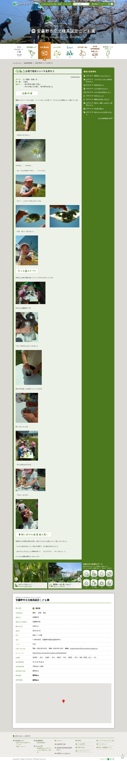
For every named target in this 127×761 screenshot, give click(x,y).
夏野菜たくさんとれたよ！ (102, 76)
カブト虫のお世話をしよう (102, 92)
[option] (30, 575)
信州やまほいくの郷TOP (22, 736)
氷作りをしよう (99, 96)
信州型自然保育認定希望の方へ (64, 749)
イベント (59, 740)
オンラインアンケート (83, 751)
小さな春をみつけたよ (101, 88)
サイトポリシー (102, 744)
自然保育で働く (61, 744)
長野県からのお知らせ (63, 753)
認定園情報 (39, 740)
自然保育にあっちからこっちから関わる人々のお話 (44, 750)
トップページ (17, 63)
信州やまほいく (22, 4)
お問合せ (96, 4)
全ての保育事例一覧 (104, 118)
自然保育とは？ (19, 740)
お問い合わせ (81, 747)
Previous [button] (16, 579)
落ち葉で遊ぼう (99, 108)
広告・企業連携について (105, 747)
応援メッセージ (20, 746)
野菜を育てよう (99, 85)
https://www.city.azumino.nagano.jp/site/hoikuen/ (49, 653)
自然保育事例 (28, 63)
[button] (123, 757)
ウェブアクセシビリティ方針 (106, 740)
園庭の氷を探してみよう (101, 99)
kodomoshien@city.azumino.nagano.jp (84, 648)
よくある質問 (81, 744)
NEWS (79, 740)
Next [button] (79, 579)
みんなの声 (39, 746)
